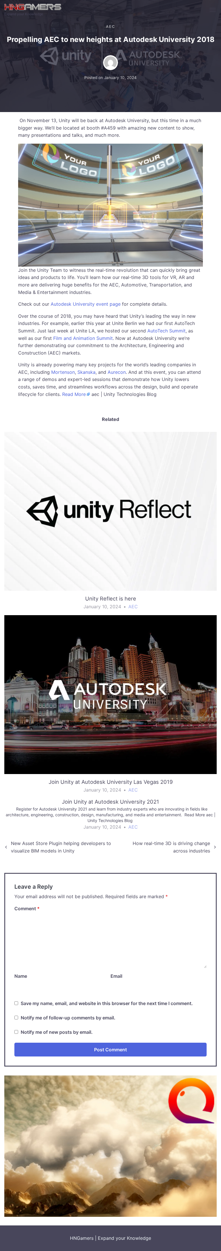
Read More (74, 394)
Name (20, 976)
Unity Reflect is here (110, 598)
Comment (27, 908)
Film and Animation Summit (83, 338)
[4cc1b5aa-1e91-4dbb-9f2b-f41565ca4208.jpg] (110, 1145)
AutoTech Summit (166, 331)
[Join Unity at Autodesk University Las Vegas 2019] (110, 694)
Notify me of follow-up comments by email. (68, 1018)
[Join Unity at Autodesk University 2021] (110, 816)
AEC (110, 26)
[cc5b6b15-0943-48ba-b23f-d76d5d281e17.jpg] (110, 204)
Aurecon (117, 372)
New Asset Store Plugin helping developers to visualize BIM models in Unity (61, 847)
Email (116, 976)
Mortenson (63, 372)
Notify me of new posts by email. (57, 1032)
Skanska (86, 372)
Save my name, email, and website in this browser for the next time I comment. (107, 1003)
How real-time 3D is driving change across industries (171, 847)
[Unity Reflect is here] (110, 511)
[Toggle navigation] (213, 10)
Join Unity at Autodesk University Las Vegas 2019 (111, 782)
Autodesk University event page (86, 304)
